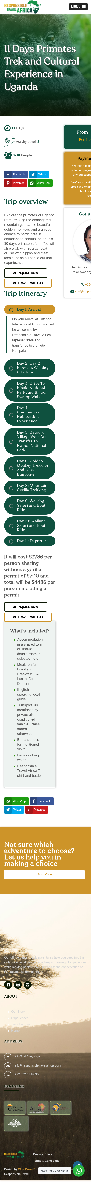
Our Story (18, 1011)
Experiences (20, 1018)
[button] (78, 6)
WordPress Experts (30, 1169)
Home (15, 1030)
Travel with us (20, 1024)
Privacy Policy (42, 1154)
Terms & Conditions (46, 1160)
